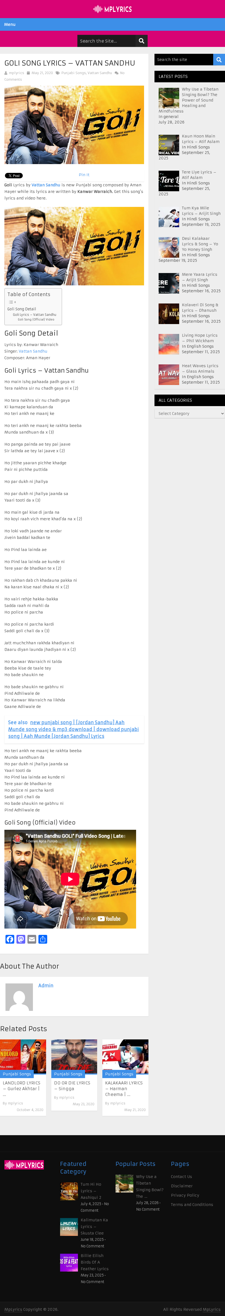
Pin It (84, 174)
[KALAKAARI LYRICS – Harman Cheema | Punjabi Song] (125, 1057)
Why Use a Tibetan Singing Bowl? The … (150, 1186)
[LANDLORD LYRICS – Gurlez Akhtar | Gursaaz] (23, 1057)
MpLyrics (13, 1309)
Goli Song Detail (21, 309)
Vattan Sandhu (100, 73)
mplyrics (16, 73)
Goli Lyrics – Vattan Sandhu (34, 315)
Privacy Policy (185, 1195)
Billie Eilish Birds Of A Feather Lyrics (95, 1262)
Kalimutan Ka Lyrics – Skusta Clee (94, 1226)
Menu (10, 24)
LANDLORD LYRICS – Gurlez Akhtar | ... (21, 1088)
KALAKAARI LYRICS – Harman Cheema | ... (124, 1088)
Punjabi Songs (73, 73)
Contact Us (181, 1176)
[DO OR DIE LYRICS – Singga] (74, 1057)
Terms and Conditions (192, 1204)
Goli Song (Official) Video (36, 319)
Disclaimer (182, 1185)
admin (46, 985)
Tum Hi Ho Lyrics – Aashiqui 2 (91, 1191)
